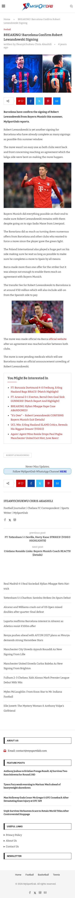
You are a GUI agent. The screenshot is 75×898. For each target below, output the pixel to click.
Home (7, 19)
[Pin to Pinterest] (48, 101)
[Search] (71, 6)
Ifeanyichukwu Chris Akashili (28, 501)
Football (29, 874)
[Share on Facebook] (30, 101)
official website (58, 339)
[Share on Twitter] (39, 101)
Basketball (43, 874)
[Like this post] (22, 101)
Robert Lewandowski (17, 455)
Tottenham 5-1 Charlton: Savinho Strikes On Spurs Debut (37, 597)
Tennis (56, 874)
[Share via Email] (56, 101)
